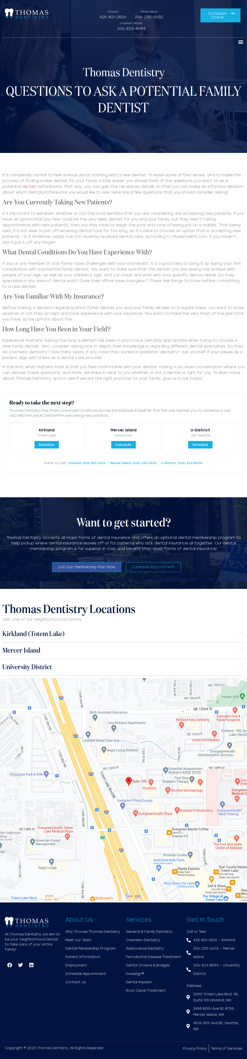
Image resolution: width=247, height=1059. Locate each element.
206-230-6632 (149, 17)
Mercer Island (21, 650)
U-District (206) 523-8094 (181, 463)
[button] (241, 42)
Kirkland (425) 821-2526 (87, 463)
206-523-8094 (131, 28)
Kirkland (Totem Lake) (33, 634)
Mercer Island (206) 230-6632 (133, 463)
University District (27, 667)
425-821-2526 (112, 17)
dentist (29, 186)
